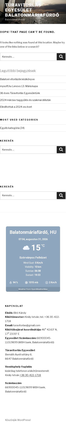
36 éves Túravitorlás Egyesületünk (20, 93)
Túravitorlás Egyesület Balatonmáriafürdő (32, 10)
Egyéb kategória (9, 128)
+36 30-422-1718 (30, 375)
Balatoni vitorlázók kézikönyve (17, 79)
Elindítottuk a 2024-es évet (16, 106)
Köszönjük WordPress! (18, 420)
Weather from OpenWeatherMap (33, 289)
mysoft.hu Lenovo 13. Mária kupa (19, 86)
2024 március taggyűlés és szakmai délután (25, 100)
